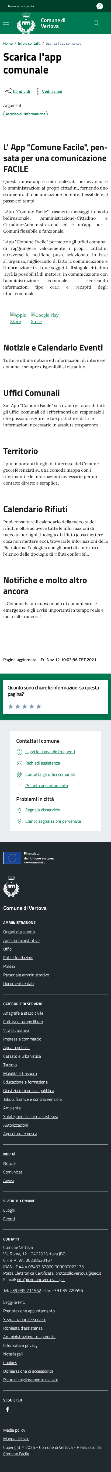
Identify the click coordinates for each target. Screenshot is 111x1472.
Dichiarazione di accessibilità (28, 1371)
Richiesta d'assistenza (23, 1328)
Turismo (10, 1064)
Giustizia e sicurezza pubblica (28, 1090)
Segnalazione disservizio (24, 1319)
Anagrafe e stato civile (23, 1013)
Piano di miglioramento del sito (30, 1379)
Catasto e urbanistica (22, 1056)
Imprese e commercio (22, 1039)
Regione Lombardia (21, 6)
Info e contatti (29, 43)
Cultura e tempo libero (23, 1021)
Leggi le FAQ (14, 1302)
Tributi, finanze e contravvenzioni (32, 1099)
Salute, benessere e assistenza (30, 1116)
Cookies (10, 1362)
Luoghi (9, 1210)
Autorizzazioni (15, 1125)
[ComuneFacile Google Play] (50, 318)
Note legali (13, 1354)
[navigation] (6, 22)
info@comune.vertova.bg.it (41, 1279)
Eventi (9, 1218)
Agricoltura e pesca (20, 1133)
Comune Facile (16, 1453)
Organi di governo (19, 931)
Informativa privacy (20, 1345)
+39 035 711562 (25, 1290)
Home (8, 43)
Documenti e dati (18, 983)
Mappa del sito (16, 1438)
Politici (9, 966)
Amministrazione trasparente (29, 1336)
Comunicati (13, 1172)
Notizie (9, 1163)
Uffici (7, 949)
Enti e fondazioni (18, 957)
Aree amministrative (21, 940)
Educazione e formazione (25, 1082)
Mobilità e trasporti (20, 1073)
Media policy (14, 1430)
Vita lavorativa (16, 1030)
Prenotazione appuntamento (29, 1311)
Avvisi (8, 1180)
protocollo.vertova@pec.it (78, 1273)
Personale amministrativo (26, 975)
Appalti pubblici (16, 1047)
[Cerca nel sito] (96, 23)
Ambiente (12, 1108)
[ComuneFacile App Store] (17, 318)
